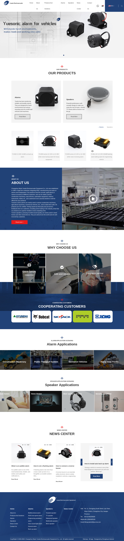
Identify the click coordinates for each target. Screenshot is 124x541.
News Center (14, 523)
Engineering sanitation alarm (35, 520)
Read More (22, 116)
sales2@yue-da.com (94, 522)
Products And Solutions (17, 515)
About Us (13, 513)
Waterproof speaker (52, 518)
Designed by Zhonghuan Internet (104, 539)
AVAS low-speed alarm (35, 515)
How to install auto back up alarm (97, 464)
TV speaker (49, 515)
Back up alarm (32, 529)
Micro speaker (50, 523)
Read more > (19, 222)
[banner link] (62, 29)
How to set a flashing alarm (43, 466)
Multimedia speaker (52, 521)
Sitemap (85, 539)
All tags (91, 539)
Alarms (101, 127)
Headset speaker (51, 513)
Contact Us (13, 526)
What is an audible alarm (20, 466)
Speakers (110, 127)
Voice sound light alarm (35, 523)
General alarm (32, 526)
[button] (60, 55)
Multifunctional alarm (34, 513)
